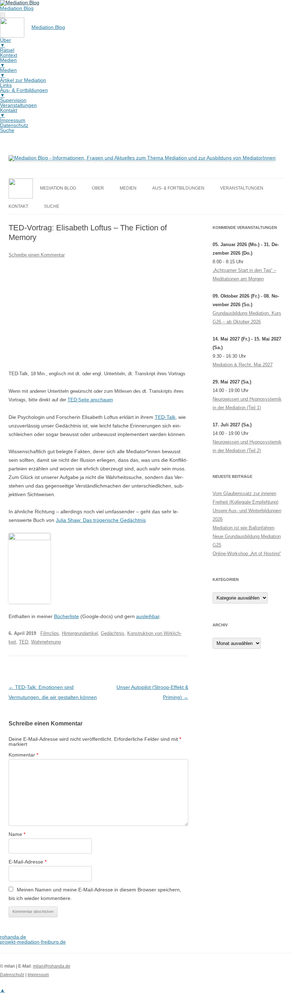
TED (23, 642)
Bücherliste (66, 616)
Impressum (38, 974)
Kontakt (18, 206)
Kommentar (23, 755)
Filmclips (49, 633)
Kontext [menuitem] (8, 55)
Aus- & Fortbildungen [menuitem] (24, 92)
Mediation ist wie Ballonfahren (243, 527)
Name (17, 834)
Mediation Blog (17, 8)
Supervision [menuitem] (13, 100)
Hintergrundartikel (80, 633)
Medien (128, 188)
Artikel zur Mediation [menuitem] (23, 80)
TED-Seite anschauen (90, 399)
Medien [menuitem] (8, 62)
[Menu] (2, 15)
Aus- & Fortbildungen (178, 188)
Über (98, 188)
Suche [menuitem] (7, 130)
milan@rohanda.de (51, 966)
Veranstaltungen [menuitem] (18, 105)
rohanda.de (13, 937)
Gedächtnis (112, 633)
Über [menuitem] (5, 42)
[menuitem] (32, 27)
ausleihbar (147, 616)
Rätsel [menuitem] (7, 50)
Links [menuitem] (6, 85)
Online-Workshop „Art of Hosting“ (247, 553)
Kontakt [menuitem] (8, 112)
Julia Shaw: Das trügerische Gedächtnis (101, 520)
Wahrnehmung (46, 642)
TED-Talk (165, 417)
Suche (51, 206)
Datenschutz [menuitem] (14, 125)
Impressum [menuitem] (12, 120)
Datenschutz (12, 974)
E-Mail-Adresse (27, 862)
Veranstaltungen (241, 188)
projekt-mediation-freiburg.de (33, 942)
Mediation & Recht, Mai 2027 (243, 364)
